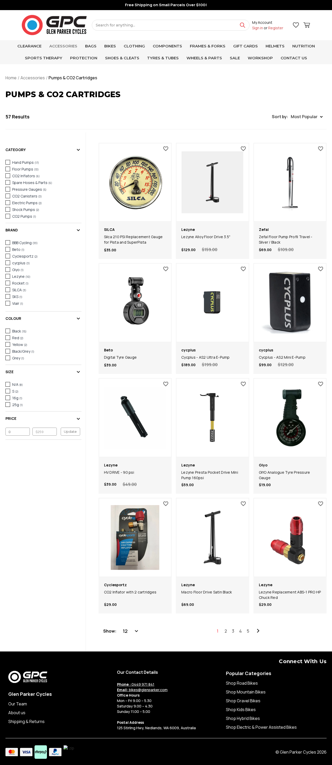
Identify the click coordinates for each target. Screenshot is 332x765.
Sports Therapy (43, 57)
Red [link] (17, 337)
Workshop (260, 57)
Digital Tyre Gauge (120, 357)
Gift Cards (245, 46)
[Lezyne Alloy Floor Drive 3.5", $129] (212, 182)
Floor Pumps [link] (25, 169)
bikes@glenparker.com (142, 689)
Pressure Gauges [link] (29, 189)
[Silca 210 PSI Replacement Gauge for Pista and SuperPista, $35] (135, 182)
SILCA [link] (19, 289)
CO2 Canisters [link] (27, 196)
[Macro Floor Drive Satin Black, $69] (212, 537)
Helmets (275, 46)
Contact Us (294, 57)
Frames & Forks (207, 46)
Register (275, 27)
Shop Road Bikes (242, 683)
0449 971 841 (135, 684)
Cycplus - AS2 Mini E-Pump (282, 357)
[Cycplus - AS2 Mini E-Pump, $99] (290, 302)
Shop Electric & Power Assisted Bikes (261, 727)
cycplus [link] (21, 262)
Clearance (29, 46)
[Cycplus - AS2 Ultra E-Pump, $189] (212, 302)
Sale (235, 57)
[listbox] (131, 631)
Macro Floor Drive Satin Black (206, 592)
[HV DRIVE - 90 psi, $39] (135, 417)
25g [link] (17, 404)
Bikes (110, 46)
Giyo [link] (18, 269)
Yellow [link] (19, 344)
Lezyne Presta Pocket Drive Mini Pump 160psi (209, 475)
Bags (90, 46)
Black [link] (19, 331)
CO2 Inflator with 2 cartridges (130, 592)
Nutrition (303, 46)
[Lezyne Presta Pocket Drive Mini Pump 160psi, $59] (212, 417)
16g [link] (17, 397)
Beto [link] (18, 249)
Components (167, 46)
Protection (83, 57)
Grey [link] (18, 358)
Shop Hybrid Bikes (243, 718)
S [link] (15, 391)
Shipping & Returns (26, 721)
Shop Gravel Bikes (243, 701)
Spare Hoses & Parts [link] (32, 182)
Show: (109, 631)
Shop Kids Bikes (241, 709)
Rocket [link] (20, 283)
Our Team (17, 704)
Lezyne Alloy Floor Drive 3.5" (205, 236)
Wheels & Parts (204, 57)
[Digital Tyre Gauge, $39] (135, 302)
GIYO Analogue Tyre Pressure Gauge (284, 475)
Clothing (134, 46)
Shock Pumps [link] (25, 209)
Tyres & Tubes (163, 57)
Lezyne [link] (21, 276)
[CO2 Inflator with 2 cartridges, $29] (135, 537)
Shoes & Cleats (122, 57)
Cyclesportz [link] (25, 256)
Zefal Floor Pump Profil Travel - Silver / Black (286, 239)
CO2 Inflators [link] (26, 175)
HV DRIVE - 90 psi (119, 472)
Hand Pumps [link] (25, 162)
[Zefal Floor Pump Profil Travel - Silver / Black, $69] (290, 182)
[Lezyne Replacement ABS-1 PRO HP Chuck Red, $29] (290, 537)
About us (16, 713)
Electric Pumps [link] (27, 202)
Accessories (63, 46)
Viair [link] (17, 303)
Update (70, 431)
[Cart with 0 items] (306, 25)
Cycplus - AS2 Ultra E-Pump (205, 357)
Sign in (257, 27)
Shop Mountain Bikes (246, 692)
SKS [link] (17, 296)
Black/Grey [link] (23, 351)
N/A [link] (17, 384)
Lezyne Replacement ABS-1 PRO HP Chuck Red (290, 595)
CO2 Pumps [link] (24, 216)
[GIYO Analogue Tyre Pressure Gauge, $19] (290, 417)
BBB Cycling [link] (25, 242)
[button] (297, 116)
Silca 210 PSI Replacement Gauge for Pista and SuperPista (133, 239)
